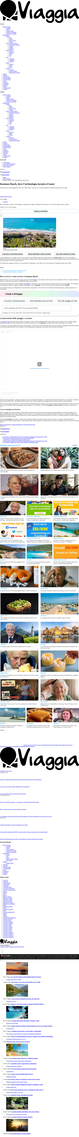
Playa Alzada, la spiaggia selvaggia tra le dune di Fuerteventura (18, 438)
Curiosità (5, 82)
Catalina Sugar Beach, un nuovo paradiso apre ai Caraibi (14, 825)
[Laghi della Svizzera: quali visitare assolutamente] (41, 1061)
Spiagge (5, 913)
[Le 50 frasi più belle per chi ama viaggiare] (41, 1125)
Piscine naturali (6, 166)
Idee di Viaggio (7, 178)
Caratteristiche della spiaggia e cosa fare (12, 271)
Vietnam (11, 61)
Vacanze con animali (11, 33)
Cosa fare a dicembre (8, 937)
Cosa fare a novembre (8, 935)
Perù (10, 54)
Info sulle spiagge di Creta (65, 254)
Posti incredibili (7, 78)
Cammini (8, 28)
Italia (10, 38)
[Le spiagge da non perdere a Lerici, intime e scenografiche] (41, 1028)
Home (4, 177)
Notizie (5, 74)
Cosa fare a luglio (7, 930)
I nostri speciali (6, 88)
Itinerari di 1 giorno (7, 898)
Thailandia (11, 60)
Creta (33, 424)
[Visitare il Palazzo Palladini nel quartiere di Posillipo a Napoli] (41, 1082)
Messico (11, 47)
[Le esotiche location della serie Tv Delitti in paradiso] (41, 1050)
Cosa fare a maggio (7, 927)
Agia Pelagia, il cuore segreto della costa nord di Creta (16, 439)
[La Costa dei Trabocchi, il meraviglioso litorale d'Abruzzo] (41, 968)
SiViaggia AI (6, 76)
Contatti (5, 89)
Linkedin (5, 201)
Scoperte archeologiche (17, 424)
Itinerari (5, 895)
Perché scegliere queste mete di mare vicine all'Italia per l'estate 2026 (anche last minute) (21, 839)
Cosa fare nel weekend (8, 888)
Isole (4, 894)
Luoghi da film (6, 79)
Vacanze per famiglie (11, 32)
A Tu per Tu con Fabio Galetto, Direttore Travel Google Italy (15, 786)
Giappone (11, 58)
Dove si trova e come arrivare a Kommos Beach (14, 270)
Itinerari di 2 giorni (7, 899)
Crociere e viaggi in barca (9, 890)
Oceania (8, 68)
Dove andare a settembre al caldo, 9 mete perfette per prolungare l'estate (20, 442)
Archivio (21, 946)
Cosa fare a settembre (8, 933)
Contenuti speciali (4, 946)
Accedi (2, 24)
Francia (11, 39)
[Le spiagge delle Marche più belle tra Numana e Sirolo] (41, 1012)
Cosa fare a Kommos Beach (12, 254)
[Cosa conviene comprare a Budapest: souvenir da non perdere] (41, 1076)
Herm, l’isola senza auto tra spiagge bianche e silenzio (13, 809)
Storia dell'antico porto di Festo (39, 254)
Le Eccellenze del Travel (9, 164)
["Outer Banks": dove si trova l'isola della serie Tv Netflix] (41, 979)
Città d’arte (5, 885)
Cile (10, 56)
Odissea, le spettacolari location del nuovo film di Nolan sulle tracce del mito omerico (20, 779)
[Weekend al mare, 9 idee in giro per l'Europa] (41, 1039)
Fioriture (5, 892)
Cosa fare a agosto (7, 931)
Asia (7, 57)
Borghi (8, 29)
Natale (4, 908)
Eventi (4, 891)
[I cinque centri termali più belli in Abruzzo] (41, 1071)
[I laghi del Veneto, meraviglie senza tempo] (41, 1092)
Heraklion (27, 283)
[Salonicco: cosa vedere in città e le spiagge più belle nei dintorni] (41, 1001)
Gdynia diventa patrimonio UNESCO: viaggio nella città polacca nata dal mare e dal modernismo (23, 832)
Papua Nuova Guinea (14, 72)
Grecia (30, 424)
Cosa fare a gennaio (8, 922)
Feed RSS (16, 946)
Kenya (10, 67)
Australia (11, 69)
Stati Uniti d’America (14, 45)
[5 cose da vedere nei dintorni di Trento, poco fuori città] (41, 990)
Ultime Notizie (9, 863)
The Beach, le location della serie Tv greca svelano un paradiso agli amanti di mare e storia (25, 436)
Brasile (11, 53)
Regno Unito (12, 40)
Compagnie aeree (7, 887)
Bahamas (11, 49)
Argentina (11, 51)
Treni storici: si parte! (8, 165)
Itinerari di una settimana (9, 903)
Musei (4, 905)
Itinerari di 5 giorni (7, 901)
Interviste (5, 85)
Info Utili (5, 864)
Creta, (22, 279)
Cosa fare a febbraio (8, 923)
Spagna (11, 42)
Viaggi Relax (26, 424)
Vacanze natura (10, 31)
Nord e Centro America (12, 43)
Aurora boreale (6, 883)
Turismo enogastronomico (9, 917)
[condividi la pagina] (1, 215)
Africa (7, 63)
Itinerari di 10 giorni (8, 902)
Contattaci (11, 946)
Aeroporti (5, 881)
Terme (4, 915)
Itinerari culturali (4, 424)
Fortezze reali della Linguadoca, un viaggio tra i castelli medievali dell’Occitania (19, 802)
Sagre (4, 910)
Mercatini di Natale (7, 906)
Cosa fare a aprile (7, 926)
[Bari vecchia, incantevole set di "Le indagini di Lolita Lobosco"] (41, 1087)
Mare (9, 424)
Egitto (10, 65)
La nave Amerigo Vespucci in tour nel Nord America (13, 793)
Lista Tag (5, 880)
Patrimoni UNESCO (8, 909)
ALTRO (2, 92)
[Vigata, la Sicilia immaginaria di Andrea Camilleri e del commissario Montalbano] (41, 1034)
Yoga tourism (6, 162)
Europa (8, 36)
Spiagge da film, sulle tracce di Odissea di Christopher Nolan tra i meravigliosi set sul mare (25, 441)
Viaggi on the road (7, 919)
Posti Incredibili (7, 867)
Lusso (4, 81)
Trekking (5, 916)
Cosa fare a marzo (7, 924)
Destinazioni (6, 35)
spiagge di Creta (5, 321)
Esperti (4, 86)
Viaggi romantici (7, 920)
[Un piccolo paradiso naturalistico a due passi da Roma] (41, 1103)
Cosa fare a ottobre (7, 934)
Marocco (11, 64)
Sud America (9, 50)
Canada (11, 46)
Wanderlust (6, 83)
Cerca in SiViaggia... (5, 945)
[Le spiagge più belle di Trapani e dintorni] (41, 1114)
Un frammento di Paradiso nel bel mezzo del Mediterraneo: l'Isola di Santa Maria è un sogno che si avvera (26, 816)
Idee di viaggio (6, 26)
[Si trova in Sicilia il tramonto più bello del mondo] (41, 1066)
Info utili (5, 75)
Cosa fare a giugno (7, 928)
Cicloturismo (6, 884)
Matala (34, 279)
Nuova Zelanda (13, 71)
